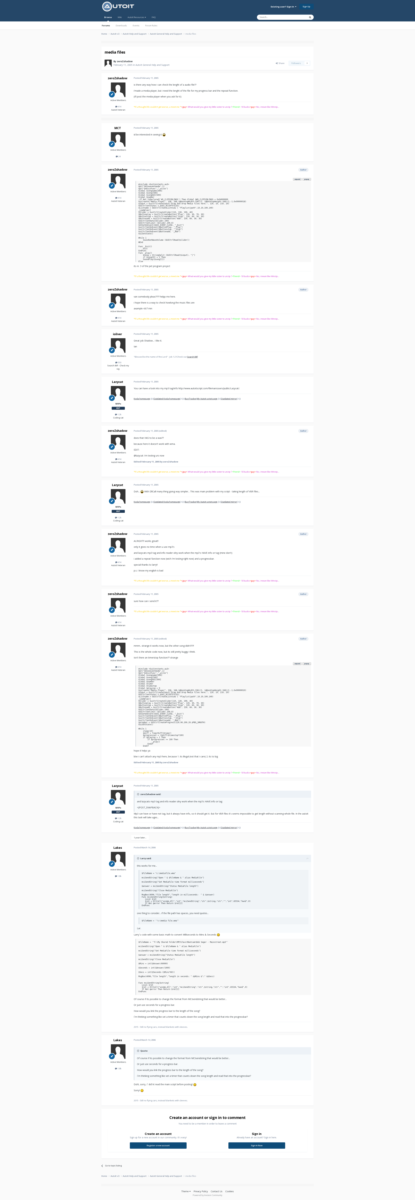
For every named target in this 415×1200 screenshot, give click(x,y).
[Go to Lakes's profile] (118, 859)
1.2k (119, 414)
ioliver (117, 334)
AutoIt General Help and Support (153, 64)
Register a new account (158, 1145)
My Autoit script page (207, 398)
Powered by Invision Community (207, 1195)
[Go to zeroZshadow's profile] (108, 63)
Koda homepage (142, 398)
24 (119, 156)
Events (136, 25)
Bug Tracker (190, 398)
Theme (185, 1191)
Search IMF (192, 356)
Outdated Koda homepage (167, 398)
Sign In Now (256, 1145)
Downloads (121, 25)
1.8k (119, 876)
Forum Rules (151, 25)
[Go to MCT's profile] (118, 139)
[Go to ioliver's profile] (118, 345)
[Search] (310, 17)
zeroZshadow (125, 61)
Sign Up (306, 6)
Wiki (120, 17)
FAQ (154, 17)
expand (297, 179)
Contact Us (216, 1191)
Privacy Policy (201, 1191)
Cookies (229, 1191)
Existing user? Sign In (283, 6)
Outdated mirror (229, 398)
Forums (106, 25)
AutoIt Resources (136, 17)
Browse (108, 17)
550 (119, 362)
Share (281, 63)
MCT (117, 128)
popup (306, 179)
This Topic (297, 17)
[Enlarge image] (164, 134)
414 (119, 106)
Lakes (117, 848)
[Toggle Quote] (138, 794)
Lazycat (117, 382)
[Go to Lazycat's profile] (118, 393)
